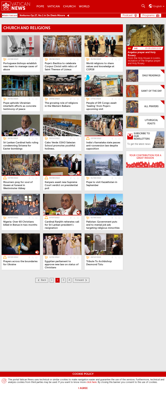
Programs (148, 15)
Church (69, 6)
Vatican (53, 6)
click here (91, 382)
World (84, 6)
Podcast (128, 15)
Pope (40, 6)
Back (43, 280)
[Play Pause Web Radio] (69, 15)
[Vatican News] (18, 6)
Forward (79, 280)
